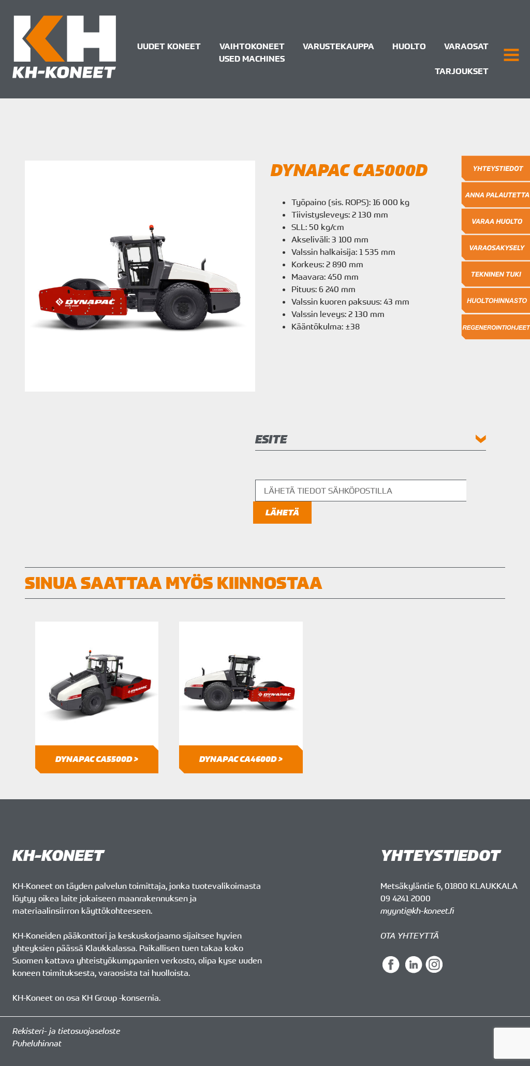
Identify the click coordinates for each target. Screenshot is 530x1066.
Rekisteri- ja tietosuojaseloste (66, 1031)
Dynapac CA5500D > (97, 759)
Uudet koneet (169, 46)
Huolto (409, 46)
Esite (271, 438)
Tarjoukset (462, 71)
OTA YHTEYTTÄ (409, 935)
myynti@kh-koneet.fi (417, 910)
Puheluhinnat (37, 1043)
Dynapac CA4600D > (241, 759)
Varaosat (466, 46)
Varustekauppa (338, 46)
